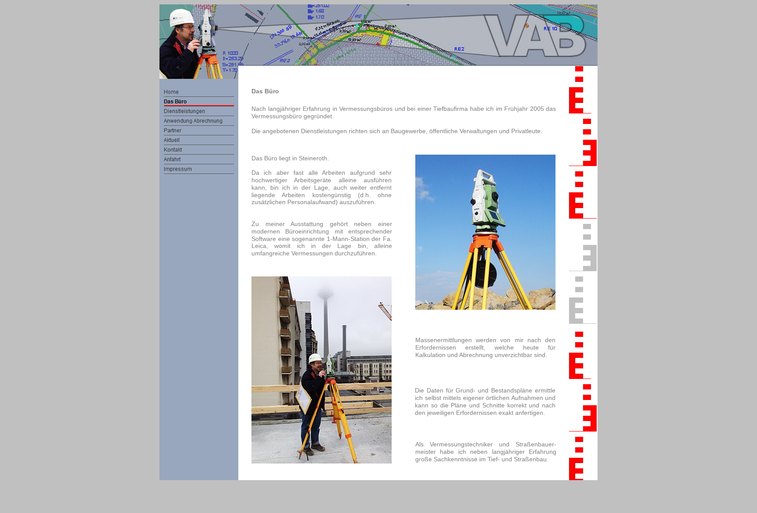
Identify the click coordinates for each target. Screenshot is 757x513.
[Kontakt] (199, 150)
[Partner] (199, 130)
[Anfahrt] (199, 159)
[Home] (199, 92)
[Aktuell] (199, 140)
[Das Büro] (199, 101)
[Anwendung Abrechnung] (199, 121)
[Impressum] (199, 169)
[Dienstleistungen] (199, 111)
